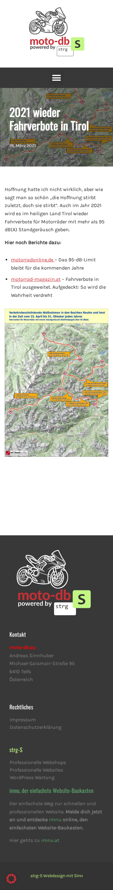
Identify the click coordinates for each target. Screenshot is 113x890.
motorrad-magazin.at (36, 279)
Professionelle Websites (36, 770)
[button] (57, 78)
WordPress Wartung (32, 777)
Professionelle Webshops (38, 762)
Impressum (23, 720)
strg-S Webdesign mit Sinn (56, 875)
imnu (55, 819)
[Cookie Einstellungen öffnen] (11, 882)
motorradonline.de (33, 260)
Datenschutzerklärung (36, 727)
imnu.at (50, 840)
